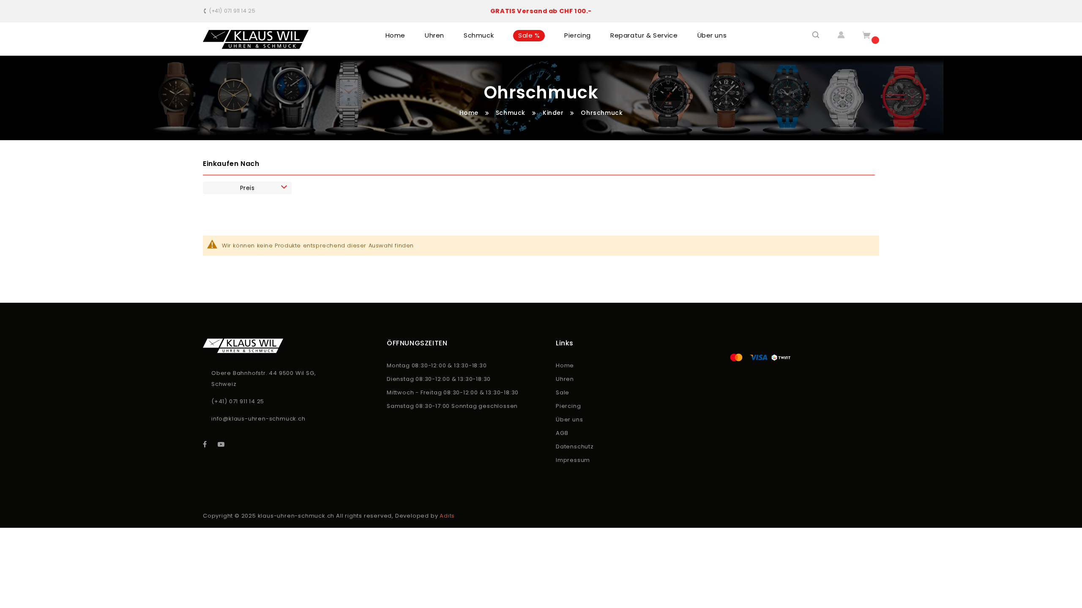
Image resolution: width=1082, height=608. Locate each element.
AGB (562, 433)
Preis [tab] (247, 188)
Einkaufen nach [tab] (231, 163)
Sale (562, 392)
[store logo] (256, 39)
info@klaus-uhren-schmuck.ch (258, 419)
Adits (447, 516)
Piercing (568, 406)
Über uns (569, 419)
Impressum (573, 460)
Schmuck (511, 113)
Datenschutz (575, 446)
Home (470, 113)
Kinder (554, 113)
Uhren (565, 379)
